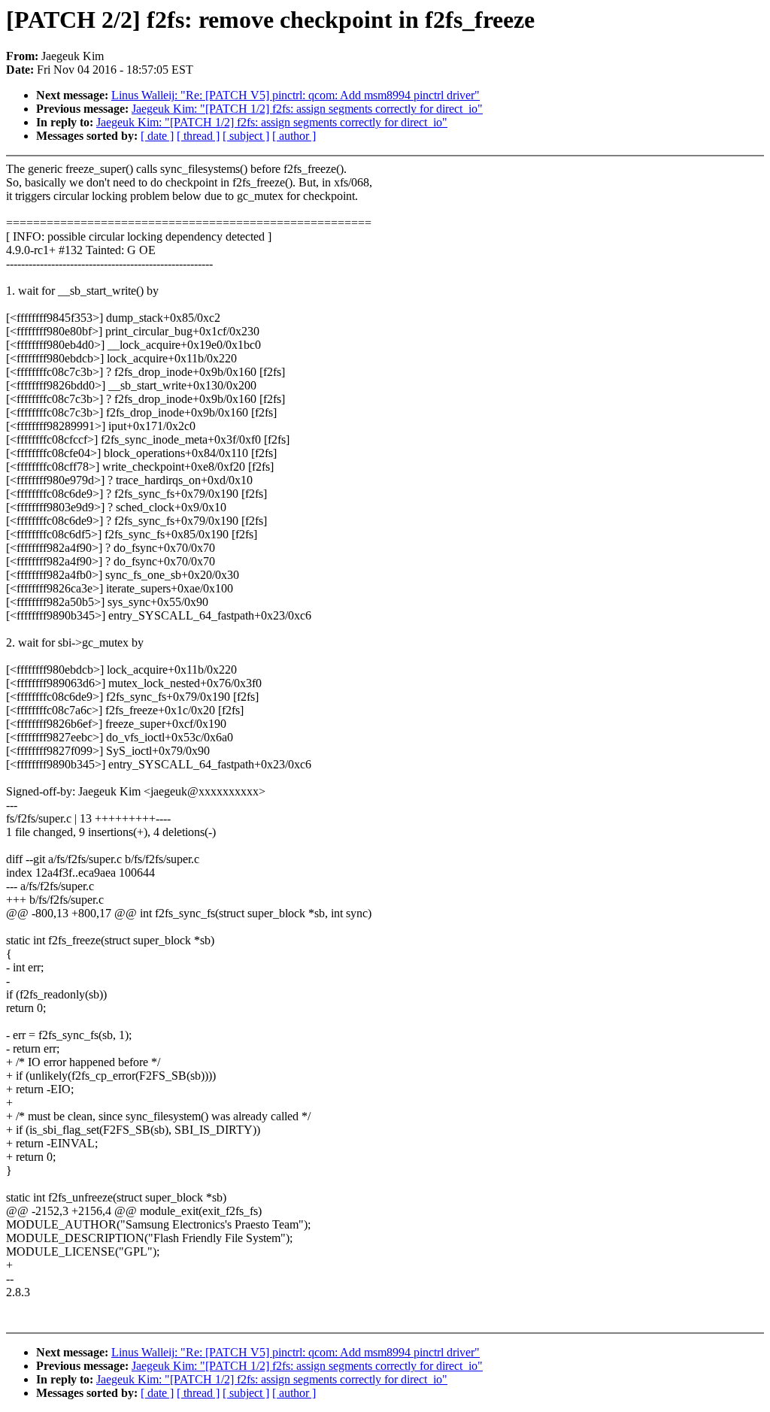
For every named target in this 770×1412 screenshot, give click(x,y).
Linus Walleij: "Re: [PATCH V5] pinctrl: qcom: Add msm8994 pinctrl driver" (295, 95)
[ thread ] (198, 135)
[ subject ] (246, 135)
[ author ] (294, 135)
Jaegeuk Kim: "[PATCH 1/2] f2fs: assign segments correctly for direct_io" (307, 108)
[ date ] (157, 135)
